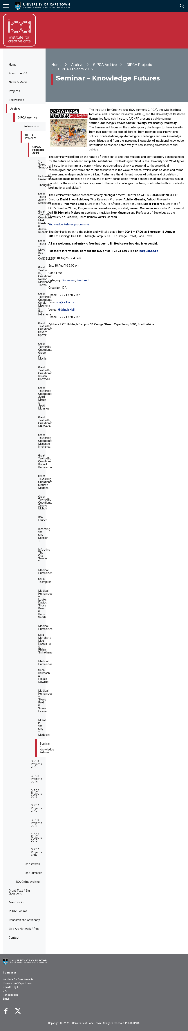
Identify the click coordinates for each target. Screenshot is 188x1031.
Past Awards (32, 864)
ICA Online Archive (28, 881)
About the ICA (18, 73)
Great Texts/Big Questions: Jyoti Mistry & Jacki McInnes (42, 398)
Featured (82, 280)
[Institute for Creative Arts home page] (19, 30)
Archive (15, 108)
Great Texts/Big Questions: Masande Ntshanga (42, 440)
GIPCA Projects (31, 136)
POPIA (129, 1023)
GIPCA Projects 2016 (38, 150)
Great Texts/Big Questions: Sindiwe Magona (42, 482)
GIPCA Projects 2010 (36, 837)
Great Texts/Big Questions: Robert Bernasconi (42, 461)
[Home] (25, 961)
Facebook (6, 1011)
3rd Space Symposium (42, 164)
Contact (14, 937)
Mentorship (16, 902)
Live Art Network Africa (24, 929)
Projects (14, 91)
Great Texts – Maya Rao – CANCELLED (42, 249)
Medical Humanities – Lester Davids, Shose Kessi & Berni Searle (42, 604)
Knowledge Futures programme (68, 224)
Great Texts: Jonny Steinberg (42, 198)
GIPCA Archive (27, 117)
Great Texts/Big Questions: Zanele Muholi (42, 502)
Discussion (68, 280)
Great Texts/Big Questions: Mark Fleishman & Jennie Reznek (42, 222)
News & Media (18, 82)
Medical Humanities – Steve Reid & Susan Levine (42, 701)
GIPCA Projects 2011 (36, 823)
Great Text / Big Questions (19, 892)
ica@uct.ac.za (65, 302)
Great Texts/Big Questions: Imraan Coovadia (42, 373)
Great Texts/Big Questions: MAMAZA (42, 422)
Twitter (18, 1011)
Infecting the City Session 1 (42, 535)
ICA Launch (42, 519)
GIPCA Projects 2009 (36, 852)
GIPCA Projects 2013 (36, 793)
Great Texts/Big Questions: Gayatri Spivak (42, 329)
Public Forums (18, 911)
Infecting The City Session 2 (42, 555)
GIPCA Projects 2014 (36, 779)
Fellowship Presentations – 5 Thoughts (42, 181)
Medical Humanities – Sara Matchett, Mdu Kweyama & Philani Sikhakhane (42, 639)
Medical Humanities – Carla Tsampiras (42, 576)
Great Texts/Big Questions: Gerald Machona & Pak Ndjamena (42, 304)
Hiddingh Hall (66, 309)
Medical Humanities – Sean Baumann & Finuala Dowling (42, 672)
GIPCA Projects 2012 (36, 808)
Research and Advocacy (24, 920)
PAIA (137, 1023)
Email (6, 998)
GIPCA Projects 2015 (36, 764)
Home (13, 64)
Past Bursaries (33, 873)
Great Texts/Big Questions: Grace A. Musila (42, 351)
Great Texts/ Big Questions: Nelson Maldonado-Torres (42, 276)
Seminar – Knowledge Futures (43, 748)
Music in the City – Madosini (42, 727)
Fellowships (16, 100)
